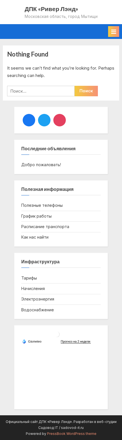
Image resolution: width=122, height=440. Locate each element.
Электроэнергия (37, 299)
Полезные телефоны (42, 205)
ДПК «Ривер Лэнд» (51, 8)
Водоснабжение (37, 309)
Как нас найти (35, 237)
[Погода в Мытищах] (56, 336)
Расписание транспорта (45, 226)
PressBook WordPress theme (71, 433)
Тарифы (29, 278)
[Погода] (32, 341)
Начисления (33, 288)
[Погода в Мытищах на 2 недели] (76, 341)
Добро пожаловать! (41, 164)
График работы (36, 216)
